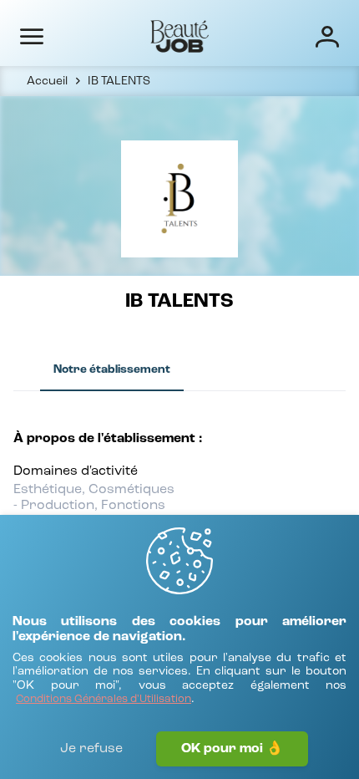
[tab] (112, 370)
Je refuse (91, 749)
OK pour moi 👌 (232, 749)
